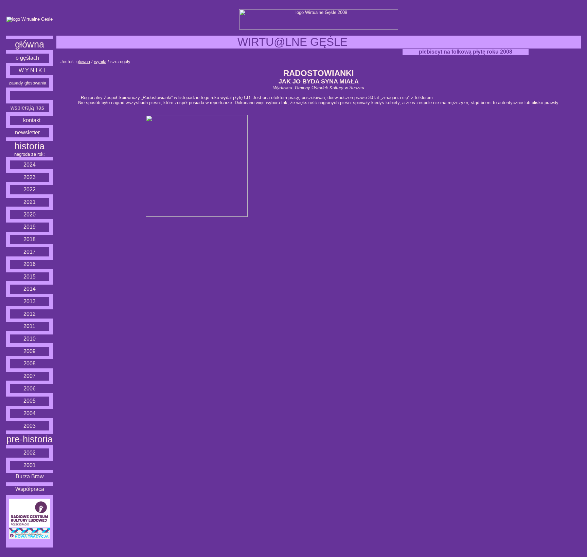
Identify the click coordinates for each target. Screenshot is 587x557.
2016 (29, 264)
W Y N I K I (32, 70)
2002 (29, 453)
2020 (29, 214)
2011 (29, 326)
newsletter (27, 132)
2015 (29, 277)
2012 (29, 314)
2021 (29, 202)
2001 (29, 465)
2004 (29, 413)
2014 (29, 289)
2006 (29, 388)
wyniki (100, 61)
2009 (29, 351)
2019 (29, 227)
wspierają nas (27, 108)
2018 (29, 239)
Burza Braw (30, 476)
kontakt (31, 120)
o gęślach (27, 58)
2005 (29, 401)
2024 (29, 165)
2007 (29, 376)
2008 (29, 363)
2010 (29, 339)
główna (29, 44)
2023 (29, 177)
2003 (29, 426)
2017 (29, 252)
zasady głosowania (27, 82)
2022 (29, 189)
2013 (29, 301)
